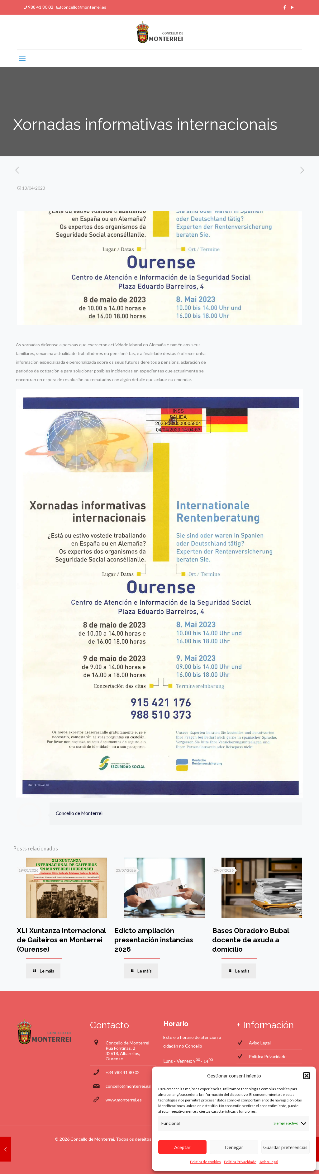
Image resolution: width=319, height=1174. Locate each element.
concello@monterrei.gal (128, 1086)
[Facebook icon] (284, 7)
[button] (306, 1075)
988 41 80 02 (40, 7)
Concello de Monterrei (79, 813)
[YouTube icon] (292, 7)
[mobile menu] (22, 58)
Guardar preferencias (285, 1147)
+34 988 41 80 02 (123, 1072)
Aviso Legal (268, 1161)
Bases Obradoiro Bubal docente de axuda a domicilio (250, 939)
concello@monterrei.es (83, 7)
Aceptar (182, 1147)
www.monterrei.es (124, 1099)
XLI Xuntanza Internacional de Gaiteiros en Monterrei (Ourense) (61, 939)
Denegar (234, 1147)
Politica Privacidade (240, 1161)
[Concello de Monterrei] (159, 32)
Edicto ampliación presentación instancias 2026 (153, 939)
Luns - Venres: (177, 1061)
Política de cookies (205, 1161)
